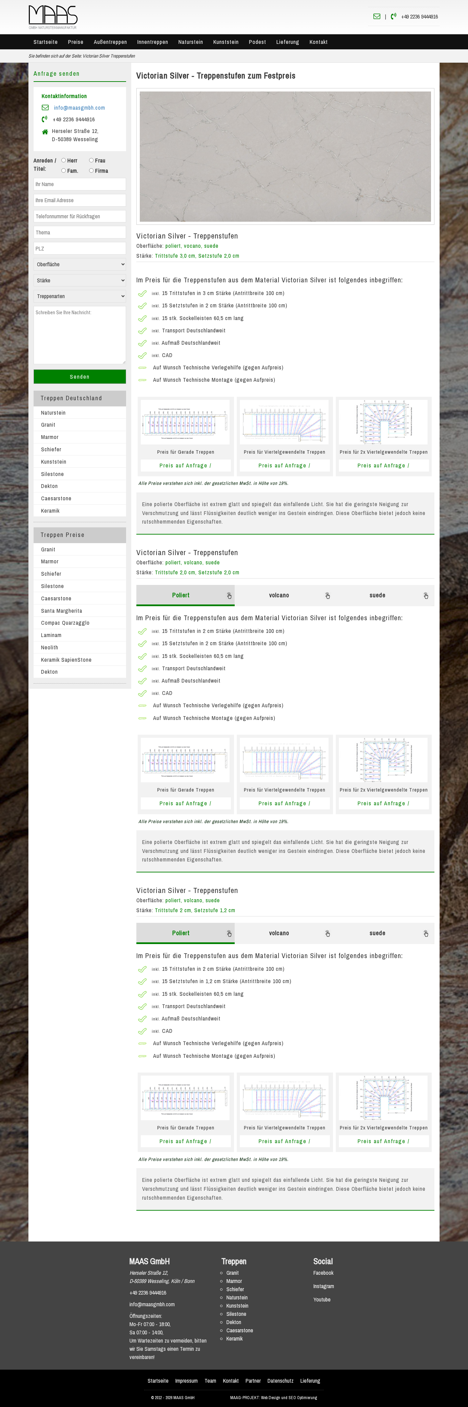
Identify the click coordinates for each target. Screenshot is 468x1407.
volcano (279, 595)
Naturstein (190, 42)
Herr (71, 160)
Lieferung (287, 42)
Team (210, 1380)
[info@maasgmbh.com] (377, 16)
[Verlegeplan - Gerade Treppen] (185, 421)
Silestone (52, 474)
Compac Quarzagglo (65, 622)
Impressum (186, 1380)
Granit (48, 424)
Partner (253, 1380)
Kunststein (226, 42)
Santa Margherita (61, 610)
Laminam (51, 635)
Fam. (72, 170)
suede (377, 595)
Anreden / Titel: (45, 164)
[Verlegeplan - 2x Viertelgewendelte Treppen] (383, 421)
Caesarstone (56, 498)
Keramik (50, 510)
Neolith (49, 647)
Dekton (49, 486)
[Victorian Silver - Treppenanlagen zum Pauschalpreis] (285, 156)
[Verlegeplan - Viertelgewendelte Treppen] (284, 421)
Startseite (46, 42)
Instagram (323, 1286)
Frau (100, 160)
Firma (101, 170)
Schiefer (51, 449)
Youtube (322, 1299)
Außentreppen (110, 42)
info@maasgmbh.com (79, 107)
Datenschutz (281, 1380)
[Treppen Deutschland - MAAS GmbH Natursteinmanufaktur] (53, 16)
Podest (257, 42)
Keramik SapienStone (66, 659)
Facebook (323, 1272)
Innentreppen (152, 42)
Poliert (181, 595)
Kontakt (319, 42)
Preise (76, 42)
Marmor (50, 437)
